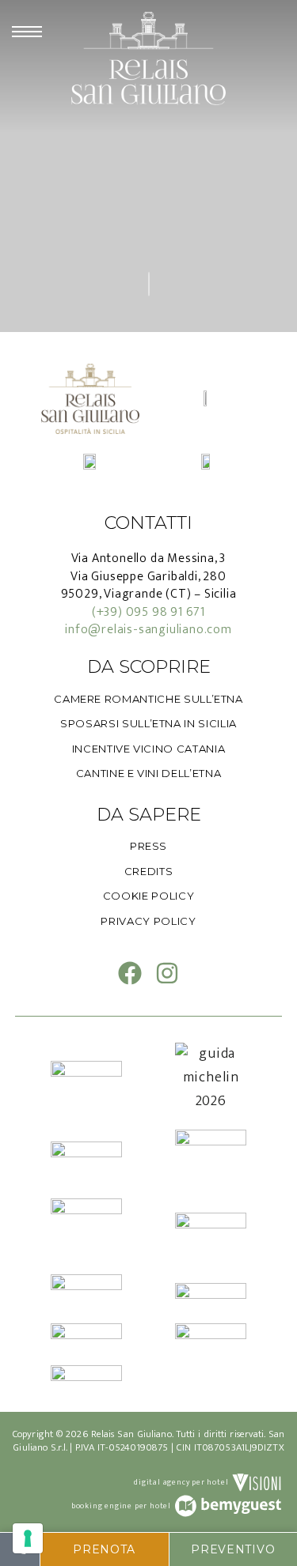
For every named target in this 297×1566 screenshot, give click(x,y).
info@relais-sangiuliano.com (148, 629)
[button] (104, 1549)
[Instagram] (167, 973)
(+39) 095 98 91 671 (148, 612)
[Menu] (27, 31)
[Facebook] (130, 973)
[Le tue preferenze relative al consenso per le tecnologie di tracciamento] (28, 1538)
